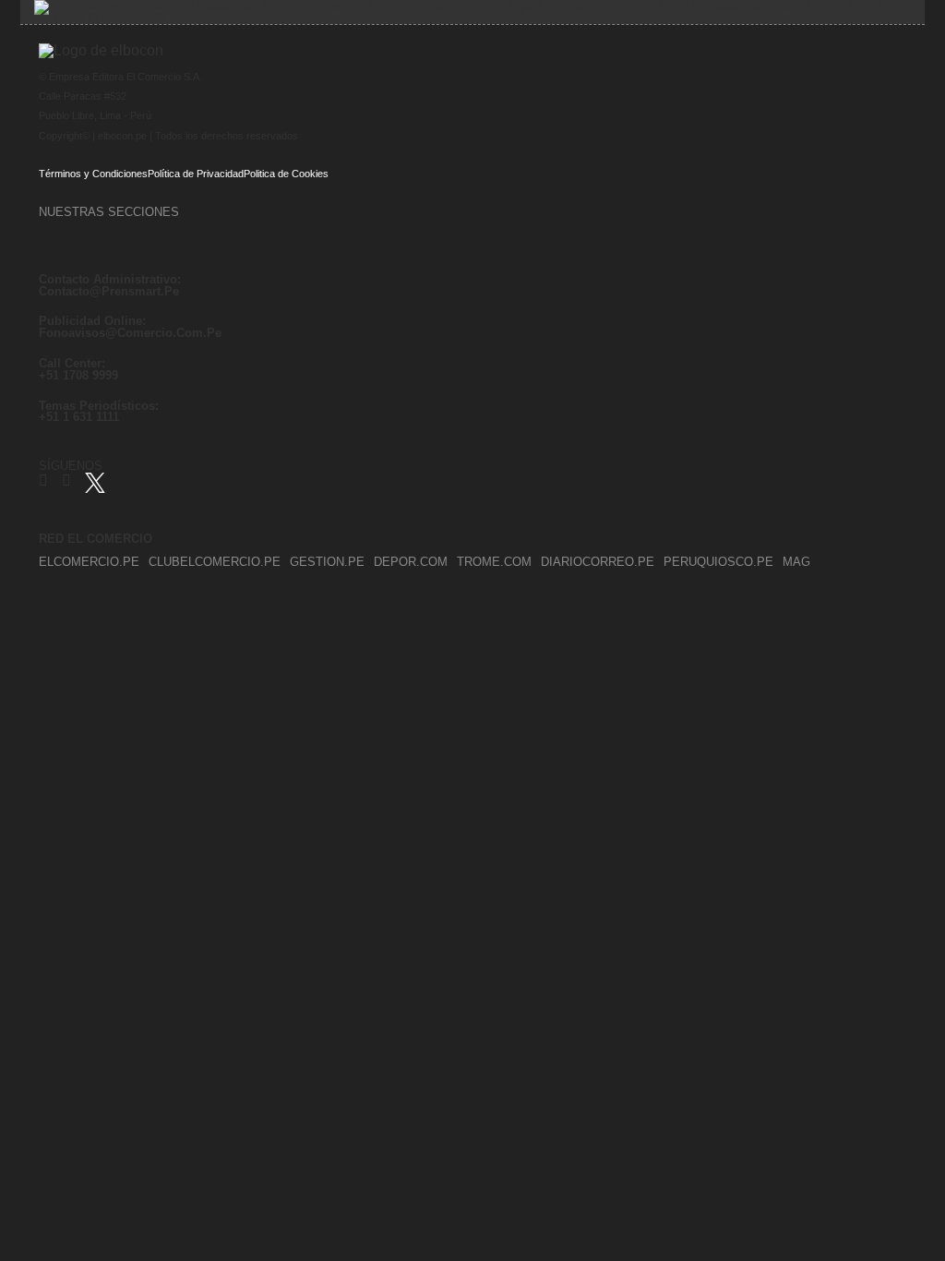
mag (796, 562)
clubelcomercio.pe (215, 562)
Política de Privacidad (196, 173)
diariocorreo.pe (597, 562)
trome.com (494, 562)
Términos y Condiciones (93, 173)
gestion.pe (327, 562)
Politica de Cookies (286, 173)
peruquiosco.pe (718, 562)
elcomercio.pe (89, 562)
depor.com (411, 562)
